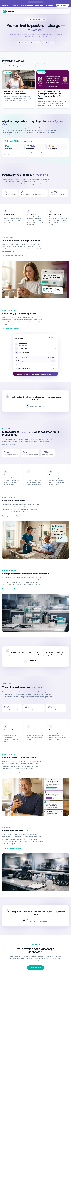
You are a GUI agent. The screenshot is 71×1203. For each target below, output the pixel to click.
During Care (34, 43)
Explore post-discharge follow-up (13, 772)
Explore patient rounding (10, 516)
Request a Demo (35, 967)
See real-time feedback (10, 589)
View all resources (62, 66)
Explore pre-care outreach (11, 328)
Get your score (61, 5)
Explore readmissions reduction (13, 848)
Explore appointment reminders (13, 255)
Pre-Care (22, 43)
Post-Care (47, 43)
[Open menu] (66, 11)
